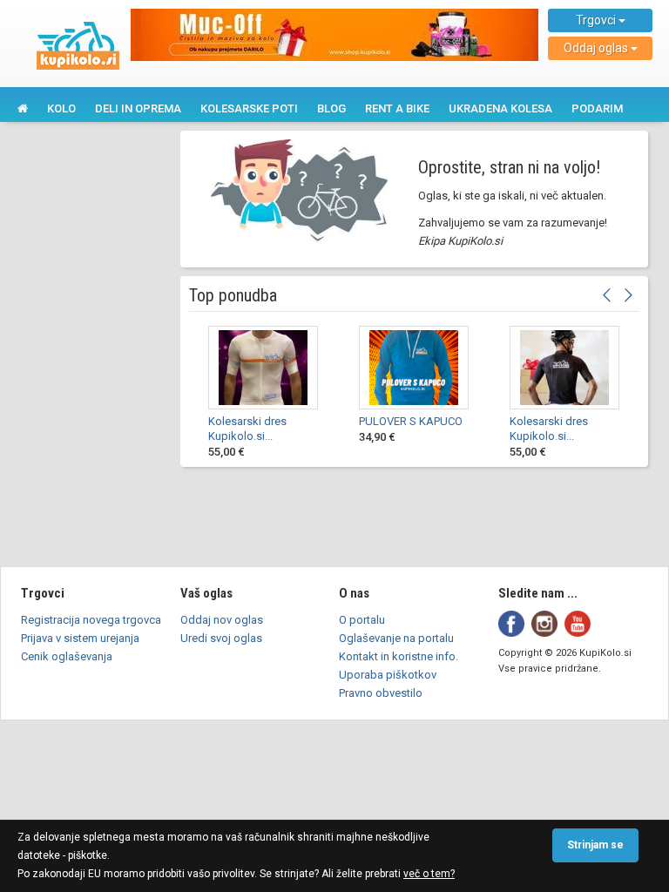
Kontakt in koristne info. (398, 656)
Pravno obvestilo (380, 692)
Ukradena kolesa (500, 108)
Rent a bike (397, 108)
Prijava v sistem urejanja (80, 638)
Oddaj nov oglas (221, 619)
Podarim (597, 108)
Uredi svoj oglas (221, 638)
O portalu (362, 619)
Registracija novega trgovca (91, 619)
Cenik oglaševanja (66, 656)
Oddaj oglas (597, 48)
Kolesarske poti (249, 108)
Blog (331, 108)
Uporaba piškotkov (387, 674)
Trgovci (597, 20)
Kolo (61, 108)
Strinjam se (595, 845)
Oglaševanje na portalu (396, 638)
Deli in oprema (138, 108)
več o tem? (429, 874)
